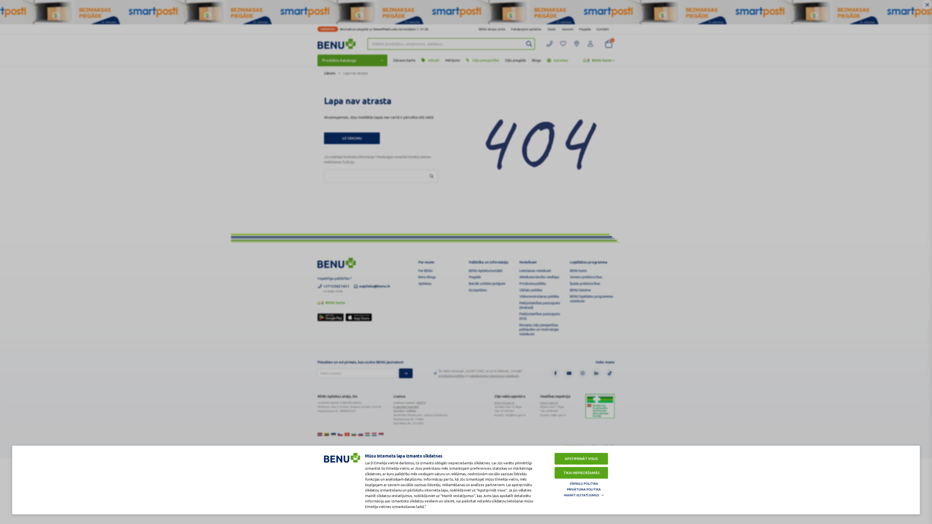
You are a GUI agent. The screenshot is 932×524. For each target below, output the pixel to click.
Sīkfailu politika (584, 483)
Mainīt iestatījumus (581, 495)
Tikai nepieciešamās (581, 473)
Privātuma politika (584, 489)
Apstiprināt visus (581, 459)
